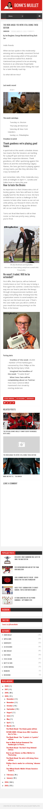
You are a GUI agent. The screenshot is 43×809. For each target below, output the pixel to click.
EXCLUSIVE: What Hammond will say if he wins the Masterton (27, 558)
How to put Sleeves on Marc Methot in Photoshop (20, 754)
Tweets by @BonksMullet (10, 624)
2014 (7, 782)
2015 (7, 696)
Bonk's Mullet (8, 635)
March (9, 726)
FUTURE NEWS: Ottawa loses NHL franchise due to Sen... (22, 733)
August (10, 712)
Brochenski (7, 675)
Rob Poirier (7, 655)
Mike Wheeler (8, 651)
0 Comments (30, 31)
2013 (7, 785)
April (9, 722)
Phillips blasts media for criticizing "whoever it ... (23, 764)
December (10, 699)
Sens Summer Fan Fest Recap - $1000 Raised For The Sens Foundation (26, 578)
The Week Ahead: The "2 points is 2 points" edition (22, 738)
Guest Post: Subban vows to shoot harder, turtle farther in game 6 (26, 588)
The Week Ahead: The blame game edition (21, 728)
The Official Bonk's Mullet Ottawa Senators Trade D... (22, 769)
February (10, 774)
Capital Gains (7, 639)
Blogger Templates (32, 806)
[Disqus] (21, 516)
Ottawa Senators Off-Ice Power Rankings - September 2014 (25, 599)
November (10, 702)
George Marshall (9, 399)
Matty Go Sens (8, 663)
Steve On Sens (8, 659)
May (8, 719)
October (10, 705)
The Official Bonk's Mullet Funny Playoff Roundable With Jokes (20, 432)
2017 (6, 689)
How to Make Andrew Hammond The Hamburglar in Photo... (19, 743)
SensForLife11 (30, 399)
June (9, 715)
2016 (7, 692)
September (11, 709)
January (10, 778)
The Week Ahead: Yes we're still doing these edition (19, 455)
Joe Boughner (20, 399)
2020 (7, 686)
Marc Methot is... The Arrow (12, 476)
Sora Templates (18, 806)
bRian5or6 (7, 671)
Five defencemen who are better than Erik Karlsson (27, 568)
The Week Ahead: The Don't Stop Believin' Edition (21, 748)
